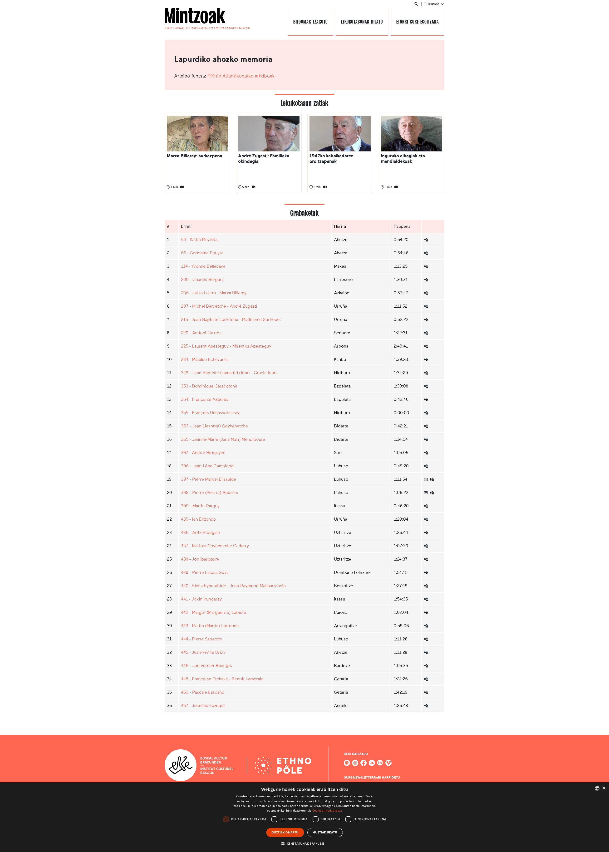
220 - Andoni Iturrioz (201, 332)
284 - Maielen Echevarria (205, 359)
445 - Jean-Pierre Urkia (203, 652)
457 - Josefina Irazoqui (203, 705)
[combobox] (597, 788)
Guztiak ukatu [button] (325, 832)
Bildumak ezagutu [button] (310, 22)
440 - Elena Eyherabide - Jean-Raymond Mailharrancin (233, 585)
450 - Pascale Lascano (202, 692)
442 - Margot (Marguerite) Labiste (213, 612)
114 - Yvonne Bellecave (203, 266)
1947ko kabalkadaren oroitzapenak (331, 158)
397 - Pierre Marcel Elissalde (208, 479)
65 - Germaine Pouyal (202, 253)
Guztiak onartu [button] (285, 832)
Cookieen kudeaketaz (327, 810)
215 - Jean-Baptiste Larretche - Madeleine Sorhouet (231, 319)
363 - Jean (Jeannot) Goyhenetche (214, 426)
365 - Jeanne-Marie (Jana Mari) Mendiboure (223, 439)
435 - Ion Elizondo (198, 519)
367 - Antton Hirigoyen (203, 452)
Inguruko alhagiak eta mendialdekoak (403, 158)
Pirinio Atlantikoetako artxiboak (241, 75)
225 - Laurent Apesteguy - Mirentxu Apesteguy (226, 346)
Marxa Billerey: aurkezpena (194, 155)
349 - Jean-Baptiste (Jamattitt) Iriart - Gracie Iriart (229, 372)
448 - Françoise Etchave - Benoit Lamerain (222, 679)
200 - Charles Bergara (202, 279)
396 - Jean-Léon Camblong (207, 466)
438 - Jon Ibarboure (200, 559)
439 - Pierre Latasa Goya (205, 572)
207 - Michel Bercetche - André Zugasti (219, 306)
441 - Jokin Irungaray (201, 599)
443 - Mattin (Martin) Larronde (210, 625)
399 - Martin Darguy (200, 505)
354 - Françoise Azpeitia (204, 399)
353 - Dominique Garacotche (209, 386)
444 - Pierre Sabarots (201, 639)
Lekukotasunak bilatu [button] (362, 22)
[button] (304, 843)
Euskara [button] (433, 4)
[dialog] (304, 817)
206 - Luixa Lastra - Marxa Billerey (213, 292)
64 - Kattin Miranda (199, 239)
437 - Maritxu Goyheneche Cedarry (215, 545)
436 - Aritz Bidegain (200, 532)
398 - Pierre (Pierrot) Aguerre (209, 492)
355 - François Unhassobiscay (210, 412)
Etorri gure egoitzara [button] (417, 22)
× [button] (603, 788)
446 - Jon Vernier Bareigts (206, 665)
